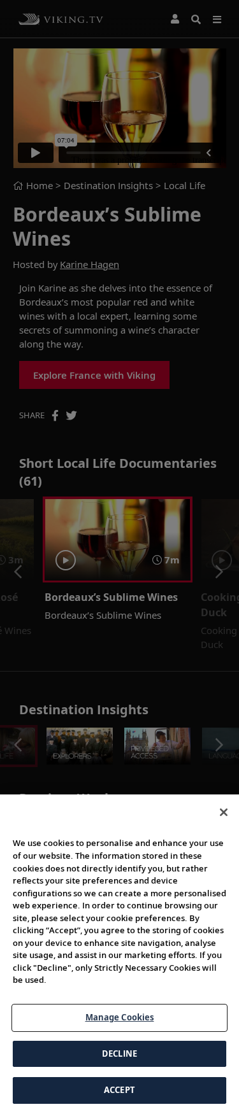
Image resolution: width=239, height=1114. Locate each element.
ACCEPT (119, 1090)
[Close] (224, 812)
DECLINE (119, 1053)
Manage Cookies (119, 1017)
